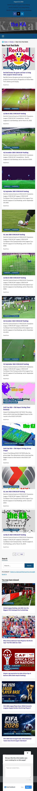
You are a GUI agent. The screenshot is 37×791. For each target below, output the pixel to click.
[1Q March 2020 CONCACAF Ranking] (18, 264)
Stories (12, 42)
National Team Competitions (11, 668)
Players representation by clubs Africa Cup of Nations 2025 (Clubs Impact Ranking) (17, 674)
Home (6, 42)
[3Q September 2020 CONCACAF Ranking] (18, 178)
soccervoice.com (16, 67)
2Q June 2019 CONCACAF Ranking (14, 492)
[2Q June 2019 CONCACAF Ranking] (18, 478)
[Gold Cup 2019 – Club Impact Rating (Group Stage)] (18, 435)
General (18, 635)
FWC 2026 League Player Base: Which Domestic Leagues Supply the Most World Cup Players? (17, 707)
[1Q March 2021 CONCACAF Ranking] (18, 100)
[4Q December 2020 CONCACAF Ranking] (18, 139)
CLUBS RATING (16, 666)
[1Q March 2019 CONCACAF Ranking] (18, 521)
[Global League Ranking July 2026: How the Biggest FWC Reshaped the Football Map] (18, 594)
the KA (18, 24)
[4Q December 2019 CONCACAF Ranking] (18, 307)
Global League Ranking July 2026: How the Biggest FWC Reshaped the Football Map (16, 609)
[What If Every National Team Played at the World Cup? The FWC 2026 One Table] (18, 627)
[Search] (34, 36)
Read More (6, 85)
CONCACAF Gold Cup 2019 (10, 402)
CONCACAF (7, 108)
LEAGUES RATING (8, 603)
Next (21, 554)
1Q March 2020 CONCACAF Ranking (14, 278)
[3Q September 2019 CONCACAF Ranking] (18, 350)
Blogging (6, 399)
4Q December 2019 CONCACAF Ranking (15, 321)
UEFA (24, 67)
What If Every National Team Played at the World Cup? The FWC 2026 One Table (17, 642)
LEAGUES (30, 443)
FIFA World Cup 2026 (9, 635)
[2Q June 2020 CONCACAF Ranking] (18, 221)
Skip (22, 787)
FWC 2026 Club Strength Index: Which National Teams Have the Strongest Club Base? (17, 740)
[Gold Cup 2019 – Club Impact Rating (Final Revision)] (18, 393)
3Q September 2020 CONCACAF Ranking (16, 191)
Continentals (15, 108)
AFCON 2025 (7, 666)
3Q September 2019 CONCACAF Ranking (16, 364)
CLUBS (12, 399)
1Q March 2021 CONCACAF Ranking (14, 113)
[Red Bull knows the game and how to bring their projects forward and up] (18, 59)
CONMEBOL (7, 67)
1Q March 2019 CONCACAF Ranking (14, 535)
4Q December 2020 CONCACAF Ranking (15, 152)
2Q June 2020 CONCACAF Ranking (14, 234)
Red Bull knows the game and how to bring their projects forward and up (17, 73)
